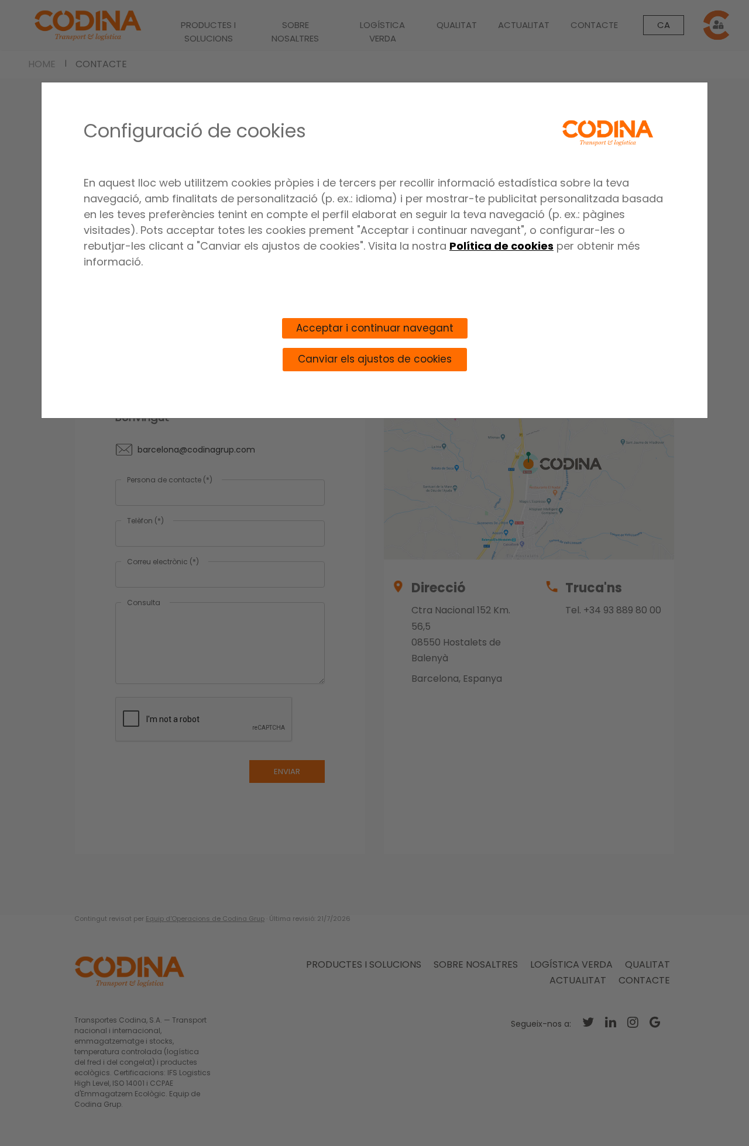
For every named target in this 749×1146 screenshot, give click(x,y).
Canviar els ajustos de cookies (375, 359)
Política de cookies (501, 246)
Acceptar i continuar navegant (374, 328)
